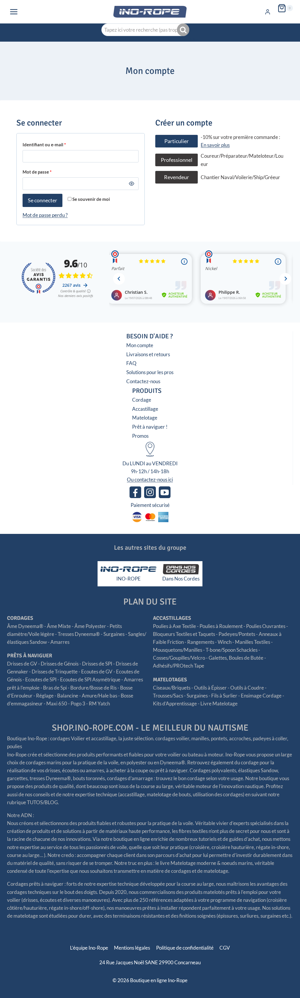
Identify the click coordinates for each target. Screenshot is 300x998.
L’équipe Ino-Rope (89, 948)
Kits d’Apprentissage (175, 703)
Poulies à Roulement (221, 626)
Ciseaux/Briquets (171, 688)
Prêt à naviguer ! (150, 427)
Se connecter (42, 200)
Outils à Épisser (210, 688)
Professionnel (176, 160)
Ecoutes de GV (96, 671)
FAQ (131, 363)
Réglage (45, 696)
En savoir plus (215, 145)
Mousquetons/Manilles (177, 650)
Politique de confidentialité (185, 948)
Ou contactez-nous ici (150, 479)
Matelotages (170, 679)
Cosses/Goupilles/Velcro (179, 658)
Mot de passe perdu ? (45, 215)
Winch (224, 642)
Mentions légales (132, 948)
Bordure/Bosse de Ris (93, 688)
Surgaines (114, 634)
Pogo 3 (78, 703)
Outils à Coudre (247, 688)
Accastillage (145, 409)
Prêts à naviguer (29, 655)
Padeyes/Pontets (237, 634)
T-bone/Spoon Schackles (232, 650)
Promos (140, 436)
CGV (224, 948)
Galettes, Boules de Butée (236, 658)
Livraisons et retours (148, 354)
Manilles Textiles (252, 642)
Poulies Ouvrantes (265, 626)
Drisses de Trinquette (55, 671)
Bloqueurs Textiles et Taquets (184, 634)
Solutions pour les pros (149, 372)
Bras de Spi (55, 688)
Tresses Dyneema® (79, 634)
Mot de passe (39, 173)
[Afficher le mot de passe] (132, 183)
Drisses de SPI (97, 664)
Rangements (200, 642)
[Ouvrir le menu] (14, 12)
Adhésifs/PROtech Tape (178, 666)
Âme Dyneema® (25, 626)
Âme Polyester (90, 626)
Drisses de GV (22, 664)
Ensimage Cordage (261, 696)
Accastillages (172, 618)
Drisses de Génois (60, 664)
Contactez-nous (143, 381)
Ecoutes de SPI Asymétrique (90, 679)
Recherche (183, 30)
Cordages (20, 618)
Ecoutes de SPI (41, 679)
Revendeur (176, 177)
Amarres (59, 642)
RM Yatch (99, 703)
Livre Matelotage (219, 703)
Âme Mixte (59, 626)
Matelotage (144, 418)
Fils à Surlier (224, 696)
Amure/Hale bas (99, 696)
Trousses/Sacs (168, 696)
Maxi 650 (56, 703)
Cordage (141, 400)
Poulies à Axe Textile (174, 626)
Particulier (176, 141)
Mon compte (139, 345)
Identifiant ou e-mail (46, 146)
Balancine (67, 696)
